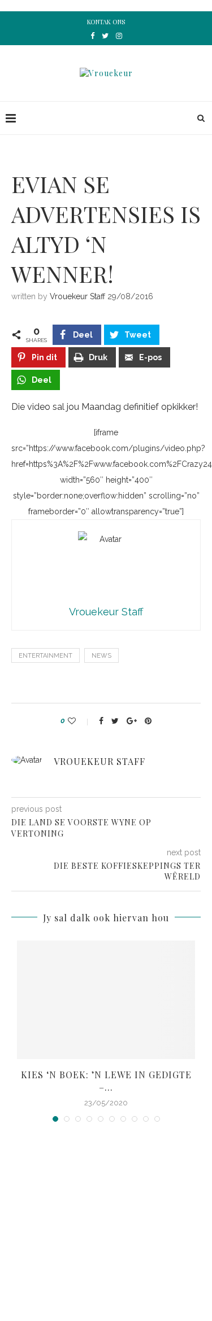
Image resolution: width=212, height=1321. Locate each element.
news (101, 655)
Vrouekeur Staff (77, 296)
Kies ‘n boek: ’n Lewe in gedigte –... (106, 1081)
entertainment (45, 655)
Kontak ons (106, 22)
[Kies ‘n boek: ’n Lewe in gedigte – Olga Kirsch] (106, 1000)
